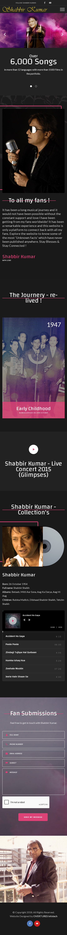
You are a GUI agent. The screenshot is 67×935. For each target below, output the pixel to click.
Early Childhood (33, 408)
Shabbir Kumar (18, 574)
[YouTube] (37, 924)
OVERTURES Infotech (45, 916)
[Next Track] (30, 620)
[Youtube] (50, 3)
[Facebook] (45, 3)
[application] (33, 621)
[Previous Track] (24, 620)
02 (36, 86)
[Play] (13, 621)
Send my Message (33, 817)
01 (31, 86)
